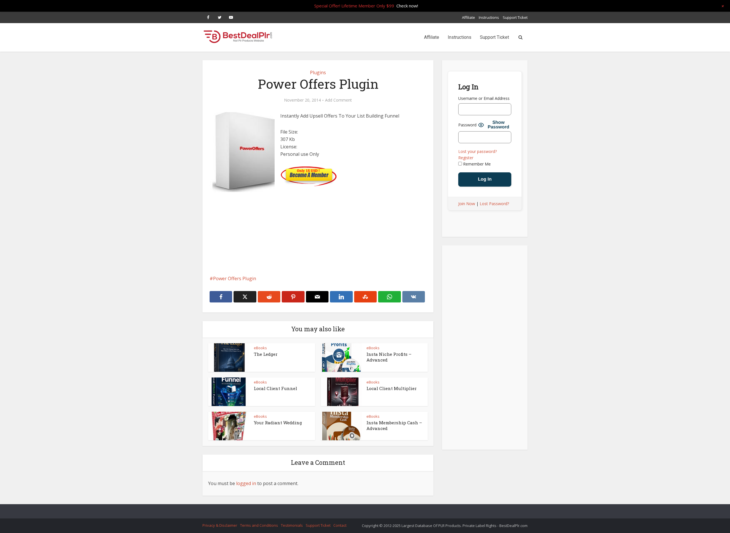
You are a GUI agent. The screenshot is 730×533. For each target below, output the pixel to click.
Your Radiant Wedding (278, 422)
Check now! (407, 6)
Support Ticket (515, 17)
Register (465, 157)
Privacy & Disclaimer (219, 525)
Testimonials (292, 525)
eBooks (260, 347)
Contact (339, 525)
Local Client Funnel (275, 388)
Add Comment (338, 100)
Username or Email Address (484, 98)
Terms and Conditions (259, 525)
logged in (246, 483)
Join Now (466, 203)
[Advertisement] (318, 240)
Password (467, 125)
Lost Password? (494, 203)
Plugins (318, 72)
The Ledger (265, 354)
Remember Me (476, 164)
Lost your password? (477, 151)
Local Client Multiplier (391, 388)
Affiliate (468, 17)
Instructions (489, 17)
